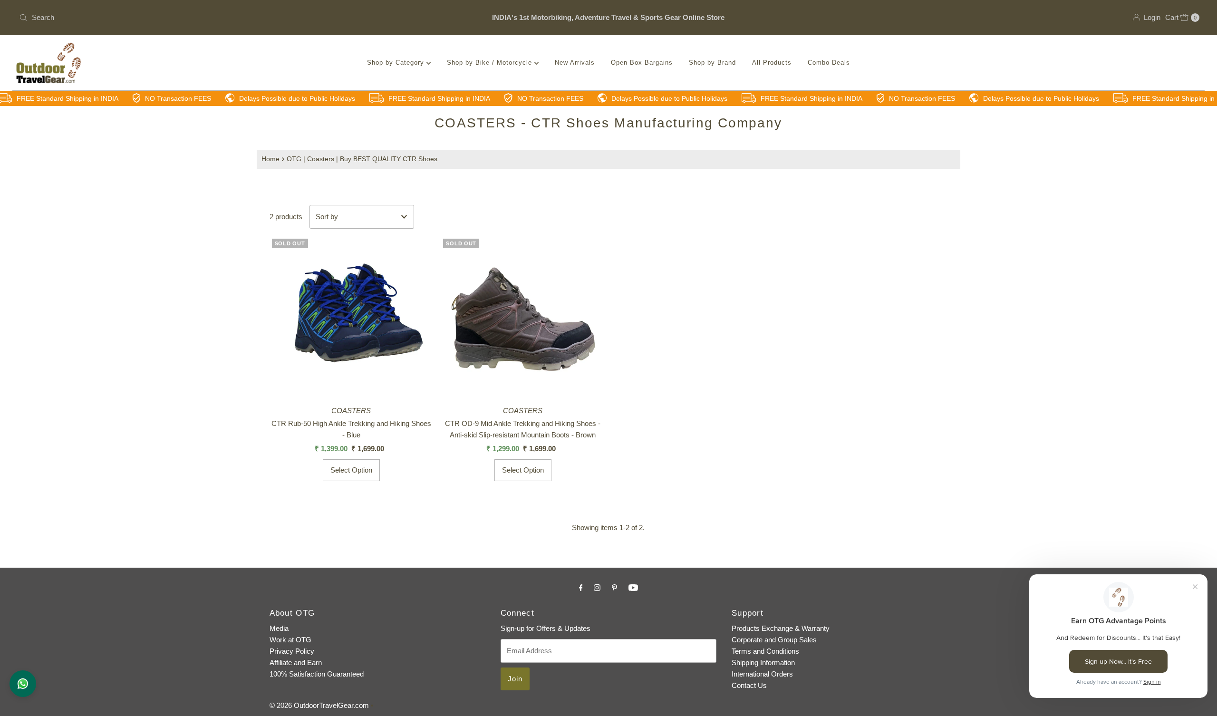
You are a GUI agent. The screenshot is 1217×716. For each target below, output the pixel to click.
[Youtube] (633, 587)
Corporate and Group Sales (774, 640)
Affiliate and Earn (296, 662)
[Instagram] (597, 587)
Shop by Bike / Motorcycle (490, 62)
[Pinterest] (614, 587)
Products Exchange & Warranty (781, 628)
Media (279, 628)
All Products (772, 62)
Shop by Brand (712, 62)
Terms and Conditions (765, 651)
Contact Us (749, 685)
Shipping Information (763, 662)
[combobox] (210, 17)
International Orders (762, 674)
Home (270, 159)
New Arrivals (575, 62)
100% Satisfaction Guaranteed (317, 674)
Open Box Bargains (642, 62)
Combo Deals (829, 62)
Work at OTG (290, 640)
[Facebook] (581, 587)
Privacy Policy (292, 651)
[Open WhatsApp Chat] (23, 683)
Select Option (351, 470)
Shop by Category (396, 62)
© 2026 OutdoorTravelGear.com (319, 705)
